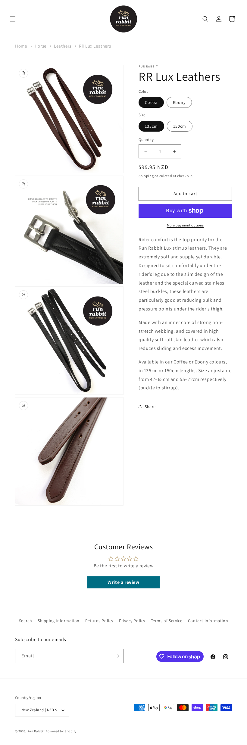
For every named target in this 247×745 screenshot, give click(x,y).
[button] (12, 19)
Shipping (146, 175)
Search (25, 620)
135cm (151, 126)
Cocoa (151, 102)
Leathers (62, 46)
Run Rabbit (36, 731)
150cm (179, 126)
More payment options (185, 225)
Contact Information (208, 620)
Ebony (179, 102)
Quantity (146, 139)
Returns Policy (99, 620)
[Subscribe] (116, 656)
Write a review (123, 582)
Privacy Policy (132, 620)
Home (21, 46)
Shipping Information (59, 620)
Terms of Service (167, 620)
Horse (40, 46)
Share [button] (150, 406)
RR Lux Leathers (95, 46)
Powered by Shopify (61, 731)
